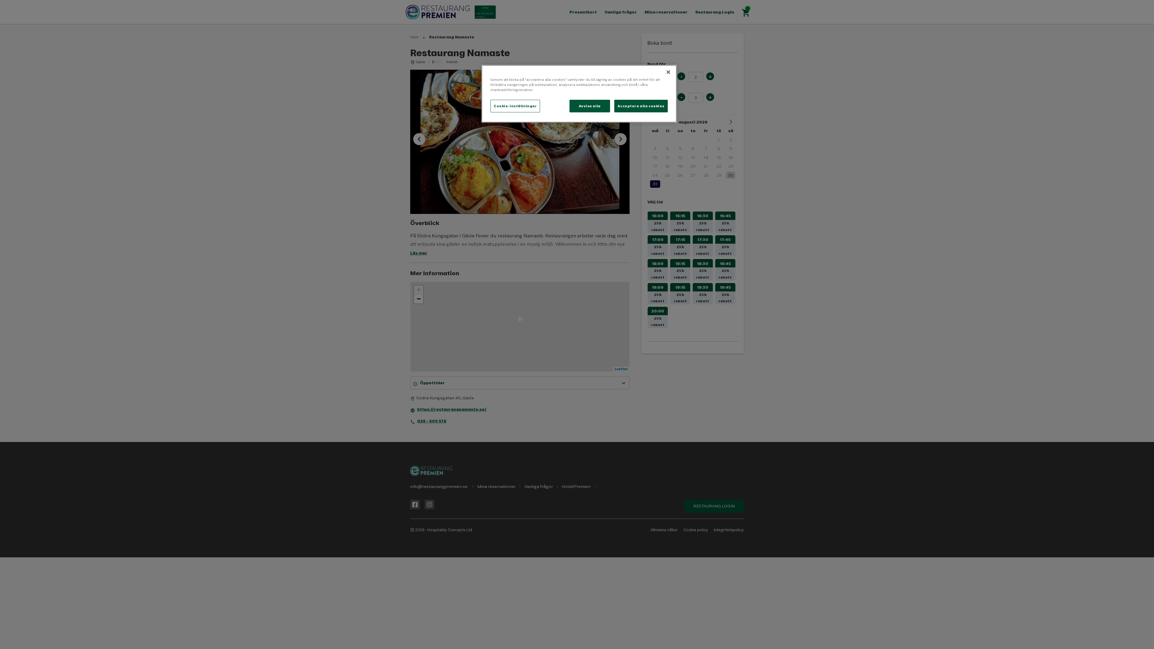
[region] (579, 94)
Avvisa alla (589, 106)
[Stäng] (668, 72)
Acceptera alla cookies (641, 106)
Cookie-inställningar (515, 106)
